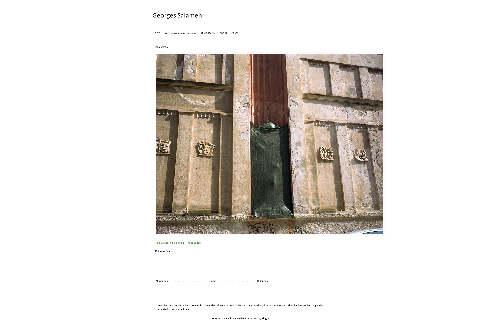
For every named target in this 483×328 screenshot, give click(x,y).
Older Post (262, 281)
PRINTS (235, 33)
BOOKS (223, 33)
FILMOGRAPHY (208, 33)
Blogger (266, 318)
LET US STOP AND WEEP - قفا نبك (180, 33)
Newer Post (162, 281)
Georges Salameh (177, 15)
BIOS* (157, 33)
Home (213, 281)
